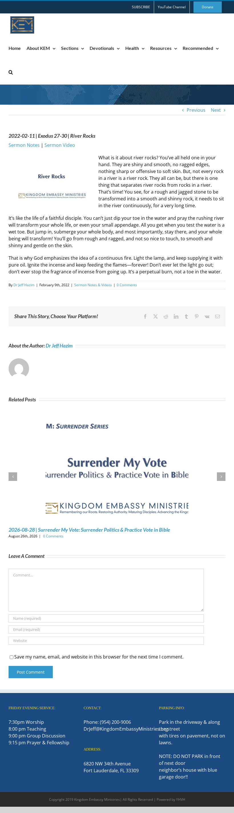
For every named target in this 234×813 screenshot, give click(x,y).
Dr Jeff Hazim (24, 284)
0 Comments (127, 284)
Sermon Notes (24, 145)
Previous (196, 110)
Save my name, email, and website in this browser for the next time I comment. (98, 657)
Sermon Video (60, 145)
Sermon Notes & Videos (93, 284)
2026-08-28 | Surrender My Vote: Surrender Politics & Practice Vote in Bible (89, 530)
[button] (11, 72)
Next (216, 110)
